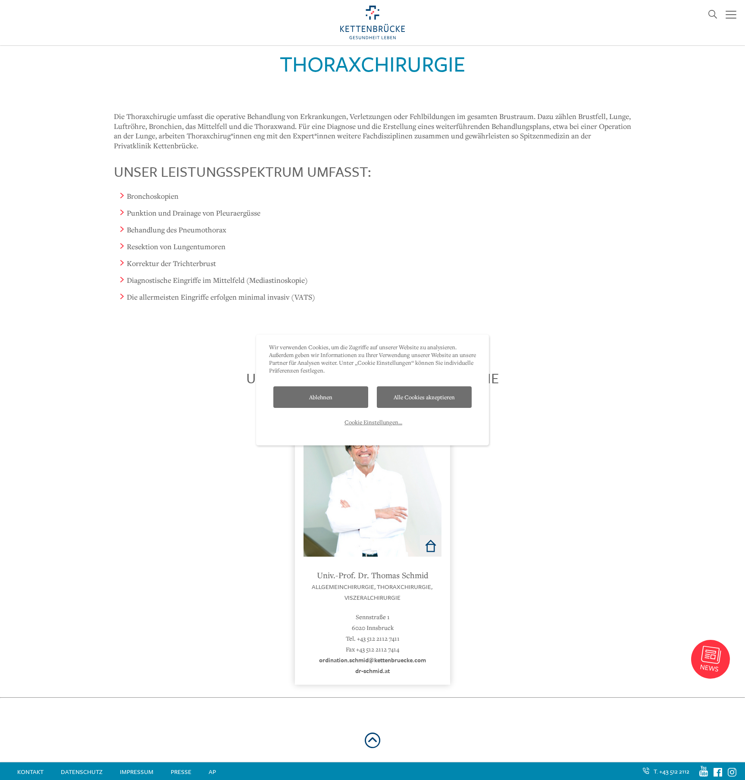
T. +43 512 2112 (671, 771)
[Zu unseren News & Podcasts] (710, 659)
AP (212, 771)
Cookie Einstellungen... (373, 422)
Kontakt (30, 771)
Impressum (136, 771)
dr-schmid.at (372, 670)
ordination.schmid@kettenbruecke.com (372, 659)
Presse (181, 771)
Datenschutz (82, 771)
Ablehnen (320, 397)
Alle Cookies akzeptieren (424, 397)
